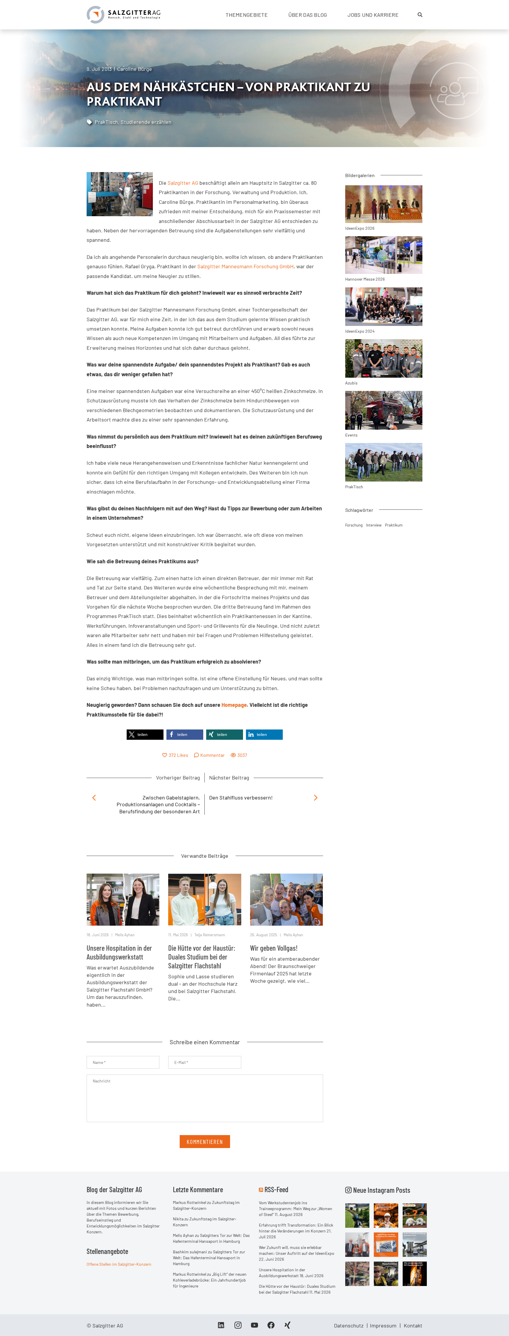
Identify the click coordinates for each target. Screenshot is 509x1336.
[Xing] (287, 1327)
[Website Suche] (420, 14)
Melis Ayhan (125, 934)
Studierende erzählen (146, 122)
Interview (373, 525)
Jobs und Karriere (373, 14)
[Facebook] (271, 1327)
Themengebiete (247, 14)
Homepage (234, 705)
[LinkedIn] (221, 1327)
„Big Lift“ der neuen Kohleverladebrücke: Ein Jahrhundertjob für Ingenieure (210, 1280)
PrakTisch (106, 122)
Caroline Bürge (134, 69)
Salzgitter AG (183, 182)
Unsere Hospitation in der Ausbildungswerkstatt (119, 952)
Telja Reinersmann (209, 934)
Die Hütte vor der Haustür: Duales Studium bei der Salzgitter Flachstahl (201, 956)
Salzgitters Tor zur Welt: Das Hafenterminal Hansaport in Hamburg (209, 1257)
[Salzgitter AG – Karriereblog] (123, 14)
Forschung (354, 525)
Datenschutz (348, 1325)
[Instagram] (238, 1327)
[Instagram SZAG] (357, 1215)
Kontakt (413, 1325)
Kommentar (212, 755)
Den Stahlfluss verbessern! (241, 797)
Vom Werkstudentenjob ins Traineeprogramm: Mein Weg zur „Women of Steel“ (295, 1208)
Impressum (383, 1325)
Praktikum (394, 525)
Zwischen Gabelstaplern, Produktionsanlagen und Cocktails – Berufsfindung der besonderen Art (158, 804)
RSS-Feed (276, 1189)
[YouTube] (254, 1327)
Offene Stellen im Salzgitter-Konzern (119, 1264)
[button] (145, 734)
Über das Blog (307, 14)
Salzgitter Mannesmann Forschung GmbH (245, 266)
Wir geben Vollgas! (274, 947)
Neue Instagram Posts (381, 1189)
